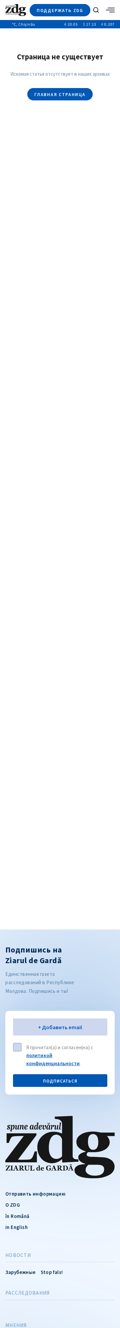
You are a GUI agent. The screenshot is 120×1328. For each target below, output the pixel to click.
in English (16, 1227)
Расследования (27, 1293)
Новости (18, 1255)
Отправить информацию (35, 1194)
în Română (17, 1216)
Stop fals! (52, 1272)
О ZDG (12, 1205)
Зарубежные (20, 1272)
